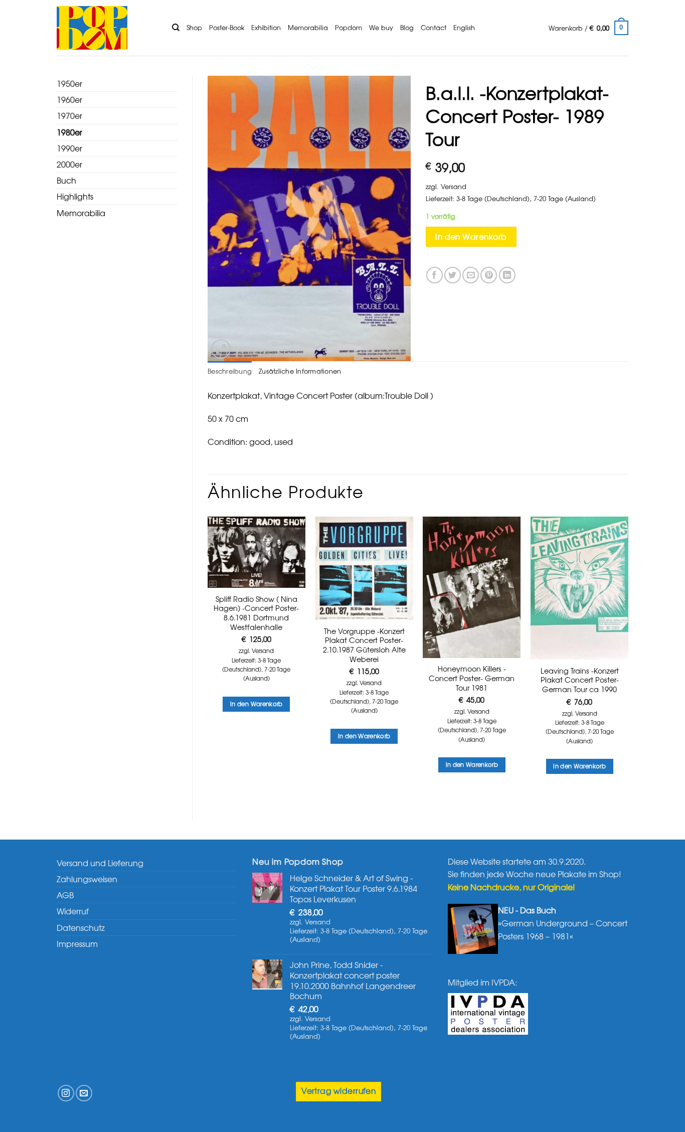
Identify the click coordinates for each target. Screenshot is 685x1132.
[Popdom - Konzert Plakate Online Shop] (107, 28)
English (464, 27)
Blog (407, 27)
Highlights (75, 196)
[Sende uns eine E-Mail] (84, 1093)
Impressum (77, 943)
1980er (69, 132)
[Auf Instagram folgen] (66, 1093)
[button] (588, 28)
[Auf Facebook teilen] (434, 275)
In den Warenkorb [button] (256, 704)
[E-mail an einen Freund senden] (470, 275)
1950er (69, 83)
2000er (69, 164)
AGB (65, 895)
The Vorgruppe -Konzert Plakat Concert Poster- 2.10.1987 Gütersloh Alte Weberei (364, 645)
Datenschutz (81, 927)
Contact (433, 27)
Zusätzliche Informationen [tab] (300, 371)
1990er (69, 148)
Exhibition (266, 27)
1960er (69, 99)
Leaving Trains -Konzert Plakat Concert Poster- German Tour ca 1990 (580, 680)
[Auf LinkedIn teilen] (507, 275)
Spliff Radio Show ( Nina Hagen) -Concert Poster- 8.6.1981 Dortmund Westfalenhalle (256, 613)
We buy (381, 27)
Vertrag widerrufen (338, 1090)
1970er (69, 115)
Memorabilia (308, 27)
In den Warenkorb (470, 236)
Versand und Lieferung (100, 863)
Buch (66, 180)
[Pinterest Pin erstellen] (488, 275)
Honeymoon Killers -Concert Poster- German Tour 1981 (472, 678)
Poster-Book (226, 27)
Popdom (348, 27)
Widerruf (73, 911)
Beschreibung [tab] (230, 371)
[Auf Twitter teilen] (452, 275)
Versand (453, 186)
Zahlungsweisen (87, 879)
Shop (194, 27)
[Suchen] (176, 27)
